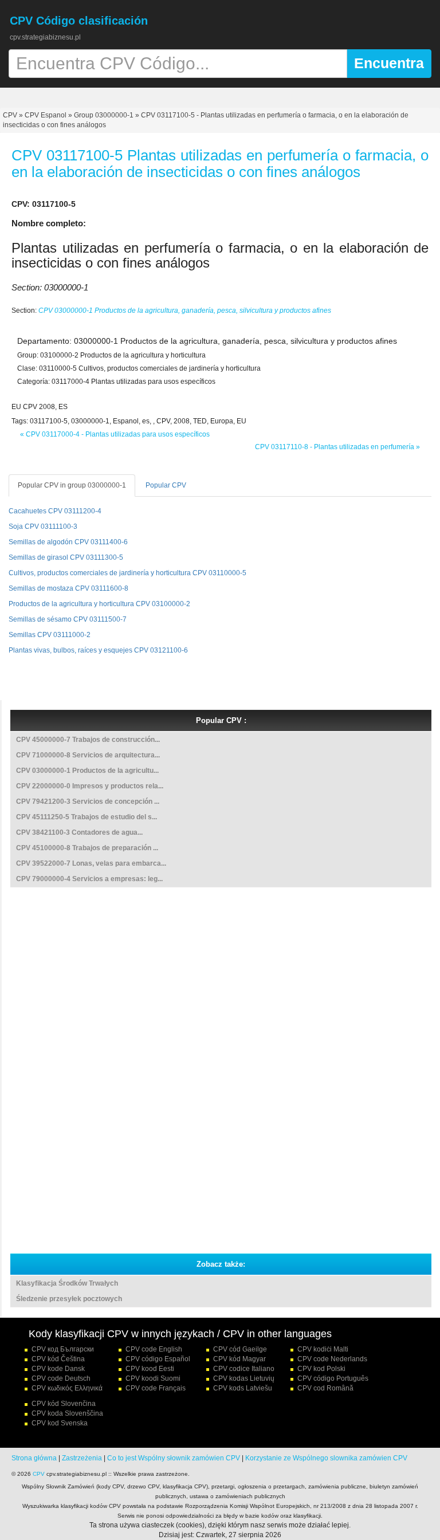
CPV (11, 115)
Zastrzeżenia (82, 1458)
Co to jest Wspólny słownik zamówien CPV (173, 1458)
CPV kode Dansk (58, 1369)
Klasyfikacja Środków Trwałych (67, 1283)
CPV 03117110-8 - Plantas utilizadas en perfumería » (337, 447)
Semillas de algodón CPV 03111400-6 (68, 542)
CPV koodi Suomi (152, 1378)
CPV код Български (63, 1349)
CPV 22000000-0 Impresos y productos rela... (89, 786)
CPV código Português (332, 1378)
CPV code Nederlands (332, 1359)
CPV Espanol (45, 115)
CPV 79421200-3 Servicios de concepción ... (87, 802)
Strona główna (34, 1458)
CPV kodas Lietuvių (243, 1378)
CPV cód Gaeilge (240, 1349)
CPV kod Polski (321, 1369)
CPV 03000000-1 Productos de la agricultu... (87, 771)
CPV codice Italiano (243, 1369)
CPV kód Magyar (239, 1359)
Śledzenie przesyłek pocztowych (69, 1299)
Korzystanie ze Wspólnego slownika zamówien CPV (326, 1458)
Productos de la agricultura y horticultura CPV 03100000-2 (99, 604)
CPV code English (153, 1349)
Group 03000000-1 (103, 115)
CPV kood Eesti (149, 1369)
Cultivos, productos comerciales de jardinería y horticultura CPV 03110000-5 (127, 573)
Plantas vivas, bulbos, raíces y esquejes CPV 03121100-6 (98, 650)
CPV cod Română (325, 1388)
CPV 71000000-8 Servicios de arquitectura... (88, 755)
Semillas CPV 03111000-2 (50, 635)
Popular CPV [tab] (166, 485)
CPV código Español (157, 1359)
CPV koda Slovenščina (67, 1413)
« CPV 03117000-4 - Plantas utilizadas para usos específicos (115, 434)
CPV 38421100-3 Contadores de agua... (79, 832)
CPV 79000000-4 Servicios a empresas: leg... (89, 879)
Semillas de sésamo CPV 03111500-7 (68, 619)
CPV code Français (155, 1388)
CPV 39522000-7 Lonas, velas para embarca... (91, 863)
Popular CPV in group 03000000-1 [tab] (72, 485)
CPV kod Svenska (60, 1423)
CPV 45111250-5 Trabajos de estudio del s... (86, 817)
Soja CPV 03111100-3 (43, 526)
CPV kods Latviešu (242, 1388)
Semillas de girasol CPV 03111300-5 (66, 557)
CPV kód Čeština (58, 1359)
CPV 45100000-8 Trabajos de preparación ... (87, 848)
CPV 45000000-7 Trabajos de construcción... (88, 740)
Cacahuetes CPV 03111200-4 (55, 511)
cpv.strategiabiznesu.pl (45, 37)
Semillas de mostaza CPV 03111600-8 (68, 588)
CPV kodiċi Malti (322, 1349)
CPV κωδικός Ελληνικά (67, 1388)
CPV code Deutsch (61, 1378)
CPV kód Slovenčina (64, 1404)
